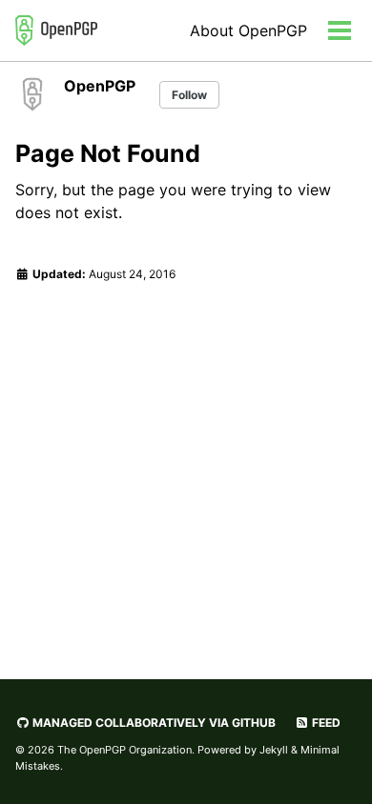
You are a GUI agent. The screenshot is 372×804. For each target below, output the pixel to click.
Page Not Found (107, 153)
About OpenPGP (248, 30)
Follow (189, 95)
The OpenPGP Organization (124, 749)
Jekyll (273, 749)
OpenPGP (99, 85)
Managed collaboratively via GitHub (153, 722)
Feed (325, 722)
